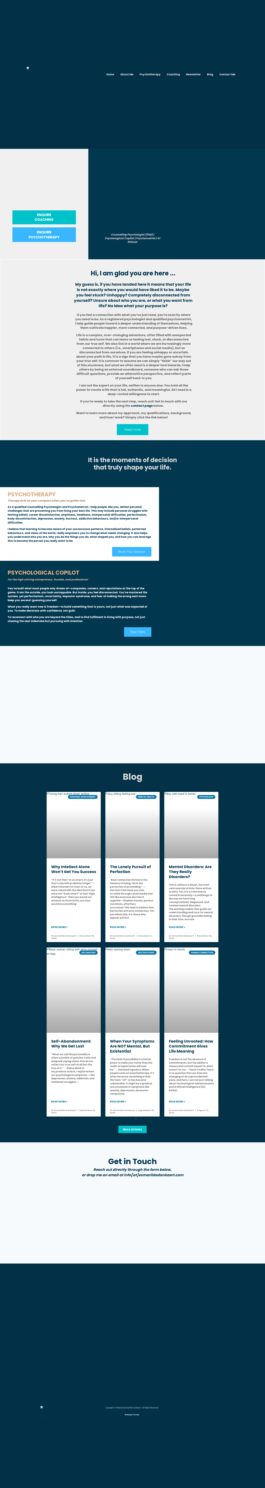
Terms (136, 1414)
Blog (210, 74)
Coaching (173, 74)
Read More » (59, 927)
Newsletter (193, 74)
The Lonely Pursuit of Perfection (130, 869)
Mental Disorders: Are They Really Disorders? (190, 871)
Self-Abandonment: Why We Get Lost (71, 1044)
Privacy (128, 1414)
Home (110, 74)
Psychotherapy (150, 74)
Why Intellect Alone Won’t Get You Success (73, 869)
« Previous (114, 1119)
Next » (155, 1119)
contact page (142, 406)
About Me (126, 74)
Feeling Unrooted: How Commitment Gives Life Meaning (191, 1046)
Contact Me (227, 74)
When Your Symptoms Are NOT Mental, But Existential (132, 1046)
